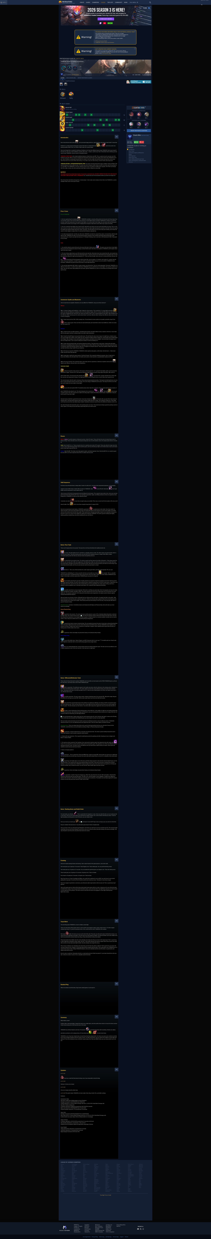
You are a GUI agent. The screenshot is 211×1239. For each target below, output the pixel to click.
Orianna (107, 1175)
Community (118, 2)
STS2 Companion (110, 1231)
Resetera (87, 1227)
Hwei (84, 1165)
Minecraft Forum (99, 1227)
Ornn (107, 1177)
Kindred (96, 1164)
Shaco (118, 1175)
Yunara (140, 1175)
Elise (73, 1174)
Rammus (108, 1186)
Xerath (140, 1169)
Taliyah (129, 1165)
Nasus (107, 1165)
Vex (129, 1186)
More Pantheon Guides (85, 78)
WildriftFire (76, 1230)
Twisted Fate (131, 1175)
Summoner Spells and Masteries (136, 152)
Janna (84, 1170)
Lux (95, 1178)
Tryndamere (131, 1174)
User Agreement (86, 1236)
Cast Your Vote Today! (130, 142)
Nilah (107, 1170)
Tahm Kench (131, 1164)
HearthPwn (108, 1227)
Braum (62, 1187)
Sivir (118, 1182)
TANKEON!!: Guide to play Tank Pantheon (104, 42)
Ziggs (140, 1183)
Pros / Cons (131, 151)
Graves (73, 1188)
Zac (140, 1179)
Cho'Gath (74, 1165)
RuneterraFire (77, 1231)
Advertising (101, 1236)
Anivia (62, 1173)
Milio (95, 1186)
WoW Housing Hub (99, 1230)
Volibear (141, 1164)
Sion (118, 1181)
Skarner (118, 1183)
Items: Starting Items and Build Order (137, 160)
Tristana (130, 1172)
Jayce (84, 1174)
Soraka (118, 1187)
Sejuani (118, 1170)
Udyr (129, 1178)
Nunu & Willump (109, 1173)
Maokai (96, 1182)
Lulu (95, 1177)
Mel (95, 1185)
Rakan (107, 1185)
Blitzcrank (63, 1185)
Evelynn (73, 1175)
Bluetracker (108, 1226)
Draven (73, 1172)
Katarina (85, 1186)
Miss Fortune (97, 1187)
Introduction (131, 149)
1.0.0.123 (63, 1093)
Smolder (119, 1185)
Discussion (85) (71, 78)
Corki (73, 1166)
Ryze (118, 1168)
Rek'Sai (107, 1187)
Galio (73, 1182)
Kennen (85, 1190)
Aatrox (62, 1164)
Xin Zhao (141, 1170)
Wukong (141, 1166)
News (125, 2)
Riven (118, 1165)
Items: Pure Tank (133, 157)
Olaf (106, 1174)
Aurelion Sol (63, 1178)
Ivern (84, 1169)
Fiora (73, 1179)
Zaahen (141, 1178)
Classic (103, 2)
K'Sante (85, 1178)
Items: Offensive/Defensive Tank (136, 159)
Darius (73, 1168)
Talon (129, 1166)
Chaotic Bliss (79, 58)
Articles (126, 1236)
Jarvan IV (85, 1172)
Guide (62, 78)
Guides (88, 2)
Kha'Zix (84, 1191)
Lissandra (96, 1173)
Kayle (84, 1187)
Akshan (62, 1168)
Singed (118, 1179)
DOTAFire (87, 1226)
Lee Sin (96, 1169)
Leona (95, 1170)
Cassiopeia (74, 1164)
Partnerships (116, 1236)
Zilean (140, 1185)
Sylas (118, 1190)
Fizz (73, 1181)
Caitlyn (62, 1190)
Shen (118, 1177)
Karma (84, 1182)
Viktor (129, 1190)
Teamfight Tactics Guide (105, 1195)
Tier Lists (110, 2)
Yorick (140, 1174)
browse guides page (106, 53)
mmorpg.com (109, 1224)
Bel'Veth (63, 1183)
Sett (118, 1174)
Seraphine (119, 1173)
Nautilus (107, 1166)
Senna (118, 1172)
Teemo (129, 1169)
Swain (118, 1188)
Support (122, 1236)
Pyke (107, 1181)
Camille (62, 1191)
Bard (62, 1182)
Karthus (85, 1183)
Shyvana (119, 1178)
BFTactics (97, 1224)
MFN (4, 2)
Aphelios (63, 1175)
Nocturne (108, 1172)
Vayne (129, 1182)
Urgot (129, 1179)
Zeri (140, 1182)
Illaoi (84, 1166)
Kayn (84, 1188)
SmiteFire (87, 1224)
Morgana (96, 1190)
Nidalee (107, 1169)
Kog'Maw (96, 1166)
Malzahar (96, 1181)
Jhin (84, 1175)
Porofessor (76, 1227)
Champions (95, 2)
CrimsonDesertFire (120, 1224)
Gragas (73, 1187)
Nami (107, 1164)
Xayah (140, 1168)
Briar (62, 1188)
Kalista (84, 1181)
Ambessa (63, 1170)
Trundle (129, 1173)
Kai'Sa (84, 1179)
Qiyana (107, 1182)
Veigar (129, 1183)
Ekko (73, 1173)
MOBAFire (76, 1224)
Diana (73, 1169)
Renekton (108, 1191)
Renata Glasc (109, 1190)
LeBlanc (96, 1168)
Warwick (141, 1165)
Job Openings (109, 1236)
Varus (129, 1181)
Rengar (118, 1164)
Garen (73, 1185)
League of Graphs (78, 1226)
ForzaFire (87, 1230)
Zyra (140, 1187)
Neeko (107, 1168)
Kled (95, 1165)
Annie (62, 1174)
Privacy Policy (95, 1236)
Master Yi (96, 1183)
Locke (95, 1174)
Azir (62, 1181)
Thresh (129, 1170)
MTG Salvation (98, 1226)
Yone (140, 1173)
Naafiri (95, 1191)
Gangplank (74, 1183)
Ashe (62, 1177)
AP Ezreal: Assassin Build (101, 41)
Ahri (62, 1165)
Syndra (118, 1191)
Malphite (96, 1179)
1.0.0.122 (63, 1087)
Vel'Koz (129, 1185)
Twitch (129, 1177)
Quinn (107, 1183)
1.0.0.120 (63, 1081)
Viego (129, 1188)
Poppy (107, 1179)
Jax (83, 1173)
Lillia (95, 1172)
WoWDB (97, 1229)
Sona (118, 1186)
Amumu (62, 1172)
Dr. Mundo (74, 1170)
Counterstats (77, 1229)
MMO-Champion (99, 1231)
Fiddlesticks (74, 1178)
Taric (129, 1168)
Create (82, 2)
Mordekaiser (97, 1188)
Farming (131, 162)
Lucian (95, 1175)
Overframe (108, 1230)
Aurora (62, 1179)
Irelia (84, 1168)
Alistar (62, 1169)
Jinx (84, 1177)
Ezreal (73, 1177)
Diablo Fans (109, 1229)
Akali (62, 1166)
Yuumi (140, 1177)
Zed (140, 1181)
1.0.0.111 (63, 1073)
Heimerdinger (86, 1164)
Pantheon (108, 1178)
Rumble (118, 1166)
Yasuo (140, 1172)
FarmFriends (88, 1229)
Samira (118, 1169)
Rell (106, 1188)
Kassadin (85, 1185)
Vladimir (130, 1191)
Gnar (73, 1186)
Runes (130, 154)
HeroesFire (87, 1231)
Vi (128, 1187)
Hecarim (74, 1191)
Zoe (140, 1186)
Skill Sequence (132, 156)
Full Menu (133, 2)
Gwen (73, 1190)
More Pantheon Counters (139, 130)
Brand (62, 1186)
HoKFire (118, 1226)
